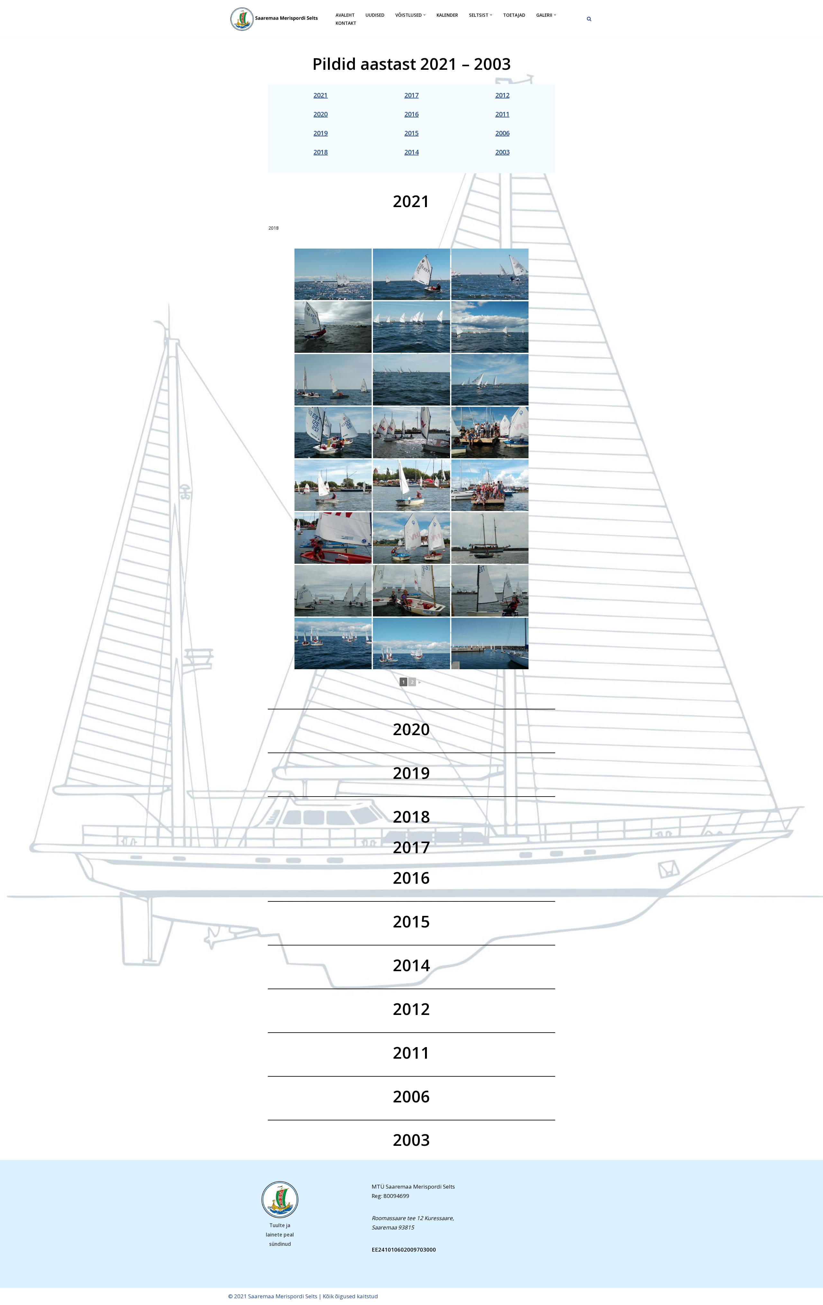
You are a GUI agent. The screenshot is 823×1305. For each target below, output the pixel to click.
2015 (411, 133)
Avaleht (345, 15)
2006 (502, 133)
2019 (320, 133)
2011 (502, 114)
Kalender (447, 15)
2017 (411, 95)
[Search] (589, 18)
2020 (320, 114)
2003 (502, 152)
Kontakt (346, 23)
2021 (320, 95)
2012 (502, 95)
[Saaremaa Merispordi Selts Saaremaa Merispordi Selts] (276, 19)
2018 (320, 152)
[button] (424, 15)
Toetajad (514, 15)
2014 (411, 152)
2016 (411, 114)
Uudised (375, 15)
